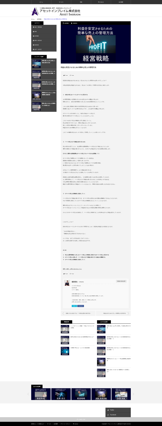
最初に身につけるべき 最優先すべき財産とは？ (118, 370)
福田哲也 (75, 23)
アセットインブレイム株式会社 (115, 423)
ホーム (41, 2)
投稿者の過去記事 (121, 281)
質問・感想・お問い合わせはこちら (72, 269)
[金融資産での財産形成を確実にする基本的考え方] (41, 394)
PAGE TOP (82, 419)
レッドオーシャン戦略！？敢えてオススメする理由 (82, 326)
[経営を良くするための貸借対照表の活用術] (121, 394)
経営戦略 (39, 19)
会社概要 (121, 2)
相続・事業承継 (38, 27)
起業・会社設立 (38, 49)
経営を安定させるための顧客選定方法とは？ (82, 337)
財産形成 (37, 45)
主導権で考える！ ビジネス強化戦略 (80, 347)
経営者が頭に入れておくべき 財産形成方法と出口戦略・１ (119, 348)
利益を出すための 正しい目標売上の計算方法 (114, 313)
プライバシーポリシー (65, 423)
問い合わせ (101, 2)
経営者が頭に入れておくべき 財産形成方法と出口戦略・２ (119, 337)
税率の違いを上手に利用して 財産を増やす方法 (119, 326)
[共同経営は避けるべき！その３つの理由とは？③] (61, 394)
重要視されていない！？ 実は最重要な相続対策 (119, 359)
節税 (36, 31)
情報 (81, 2)
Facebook (81, 305)
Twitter (74, 305)
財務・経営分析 (38, 40)
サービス (61, 2)
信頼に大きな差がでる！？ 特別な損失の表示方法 (78, 313)
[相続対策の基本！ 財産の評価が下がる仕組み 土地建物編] (101, 394)
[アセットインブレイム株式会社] (56, 11)
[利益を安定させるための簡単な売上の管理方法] (81, 394)
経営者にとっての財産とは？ (37, 423)
